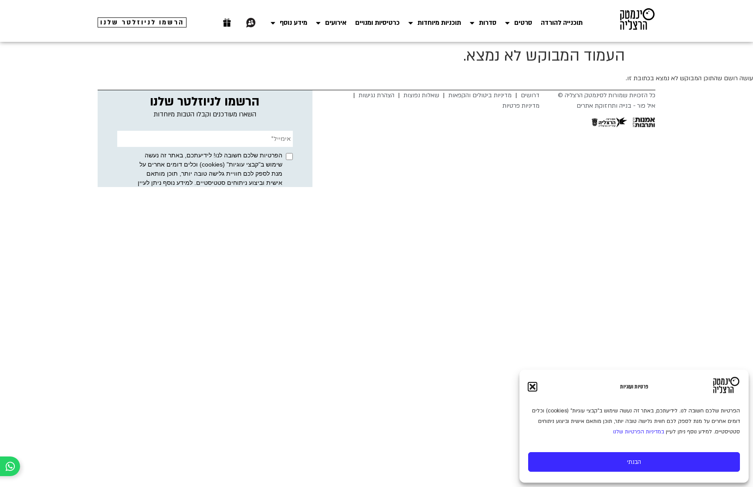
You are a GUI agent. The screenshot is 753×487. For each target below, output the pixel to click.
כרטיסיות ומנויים (377, 22)
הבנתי (634, 462)
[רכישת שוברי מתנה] (227, 22)
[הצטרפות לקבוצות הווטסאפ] (251, 22)
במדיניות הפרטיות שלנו (638, 431)
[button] (532, 386)
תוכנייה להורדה (562, 22)
